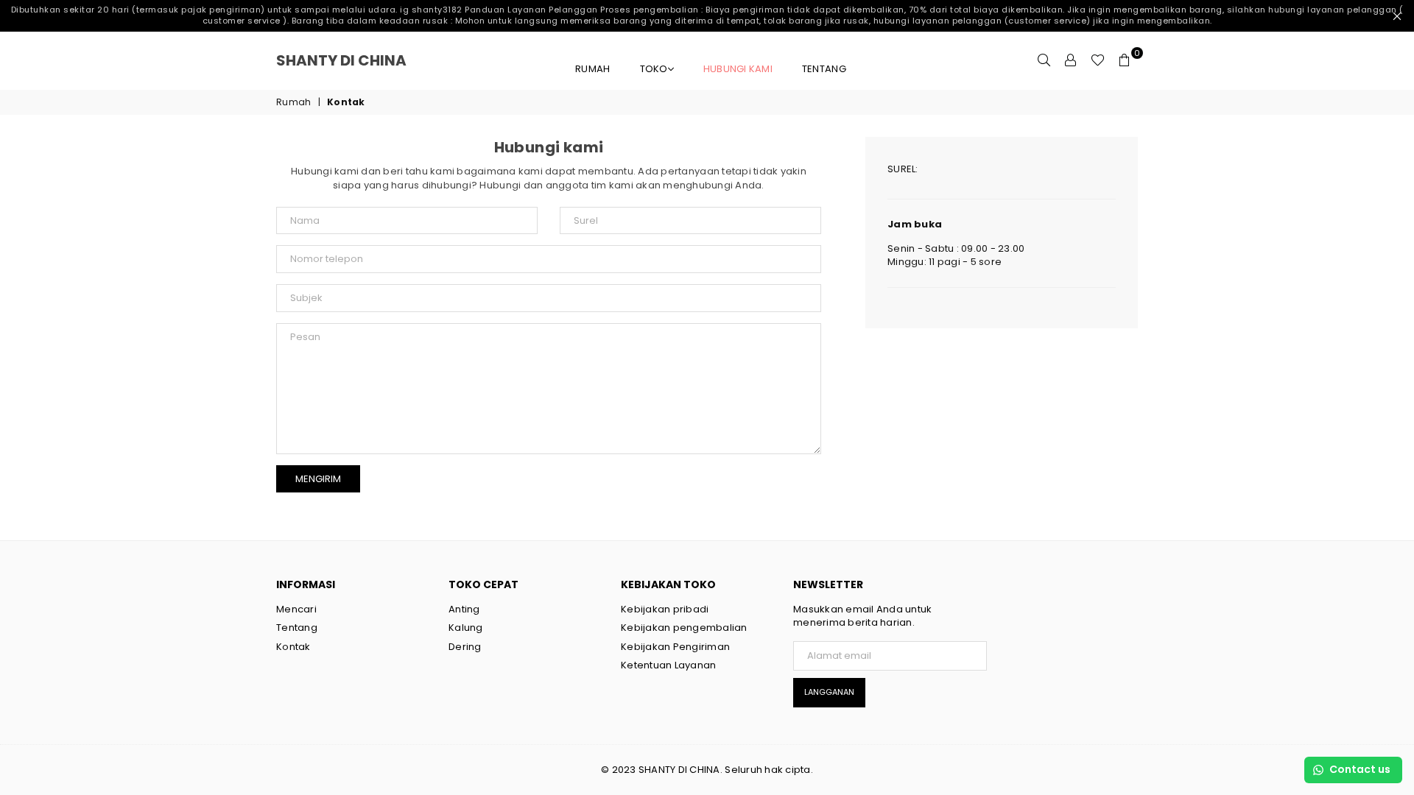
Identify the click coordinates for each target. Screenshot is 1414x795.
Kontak (293, 647)
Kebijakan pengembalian (684, 628)
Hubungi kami (738, 69)
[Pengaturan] (1071, 60)
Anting (464, 609)
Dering (465, 647)
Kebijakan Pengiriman (675, 647)
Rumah (592, 69)
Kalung (466, 628)
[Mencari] (1044, 60)
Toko (654, 69)
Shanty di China (361, 60)
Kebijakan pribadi (664, 609)
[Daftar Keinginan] (1097, 60)
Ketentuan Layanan (668, 665)
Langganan (829, 692)
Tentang (824, 69)
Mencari (296, 609)
